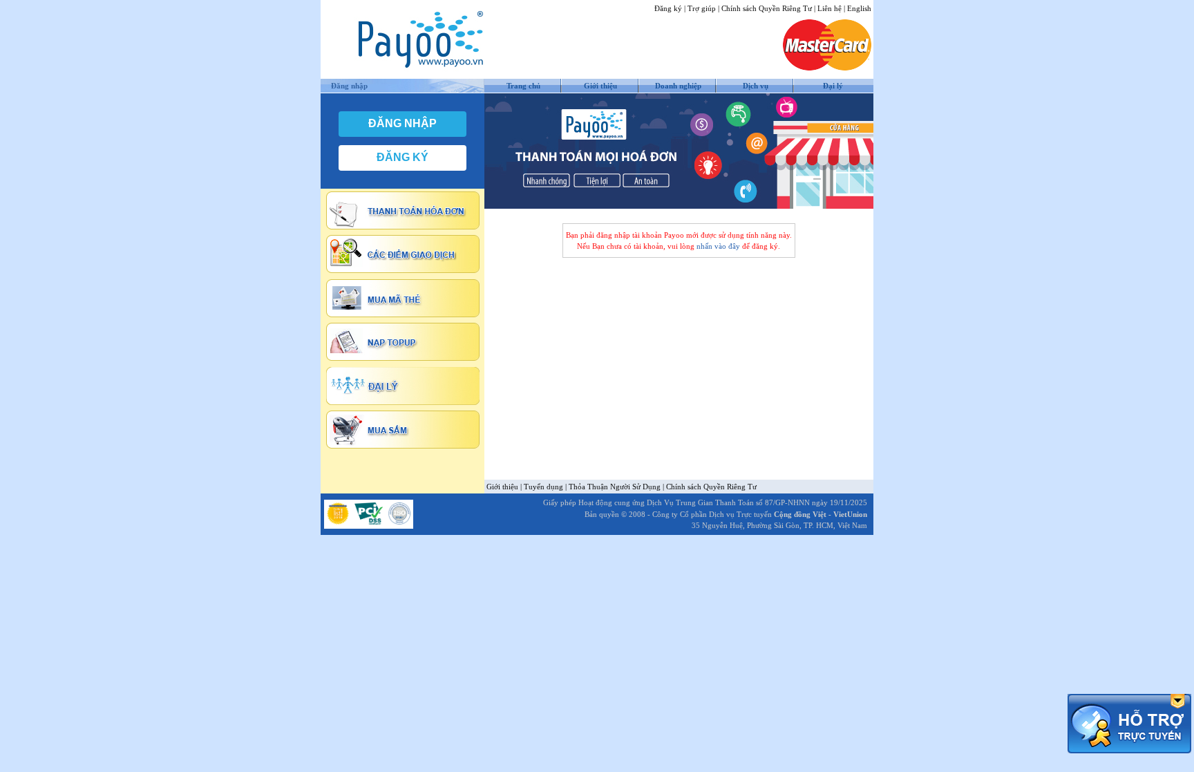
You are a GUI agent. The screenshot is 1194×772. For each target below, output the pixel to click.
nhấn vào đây (718, 246)
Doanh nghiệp (678, 86)
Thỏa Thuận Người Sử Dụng (615, 486)
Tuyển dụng (543, 486)
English (859, 8)
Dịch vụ (755, 86)
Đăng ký (668, 8)
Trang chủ (523, 86)
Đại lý (833, 86)
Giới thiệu (600, 86)
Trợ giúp (702, 8)
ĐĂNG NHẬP (402, 123)
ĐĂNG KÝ (402, 157)
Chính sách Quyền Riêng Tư (766, 8)
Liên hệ (829, 8)
